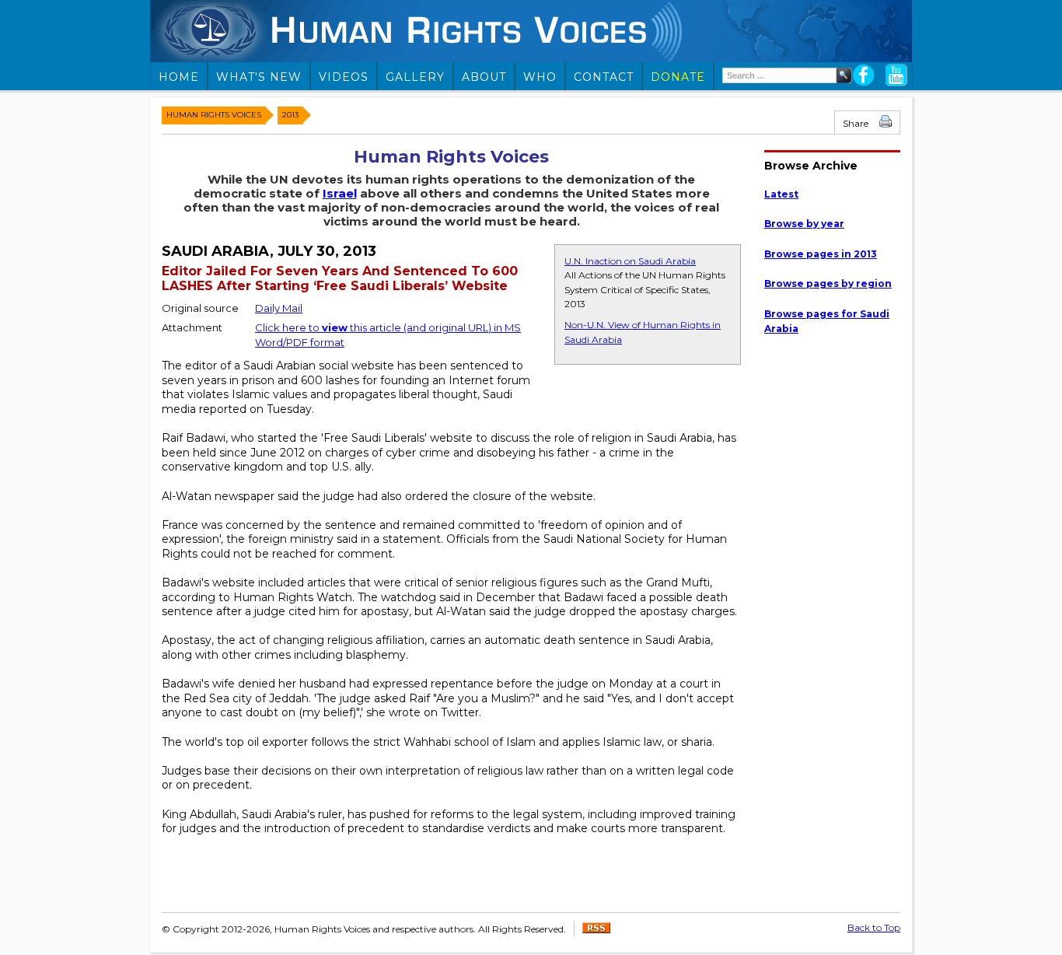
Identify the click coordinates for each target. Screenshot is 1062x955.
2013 (290, 115)
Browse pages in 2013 (820, 254)
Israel (340, 193)
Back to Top (873, 927)
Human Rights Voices (213, 115)
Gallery (415, 77)
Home (179, 77)
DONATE (678, 77)
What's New (259, 77)
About (484, 77)
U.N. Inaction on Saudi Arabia (630, 261)
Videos (344, 77)
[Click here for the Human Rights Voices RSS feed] (596, 930)
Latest (781, 194)
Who (540, 77)
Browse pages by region (828, 283)
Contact (604, 77)
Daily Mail (278, 308)
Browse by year (804, 223)
